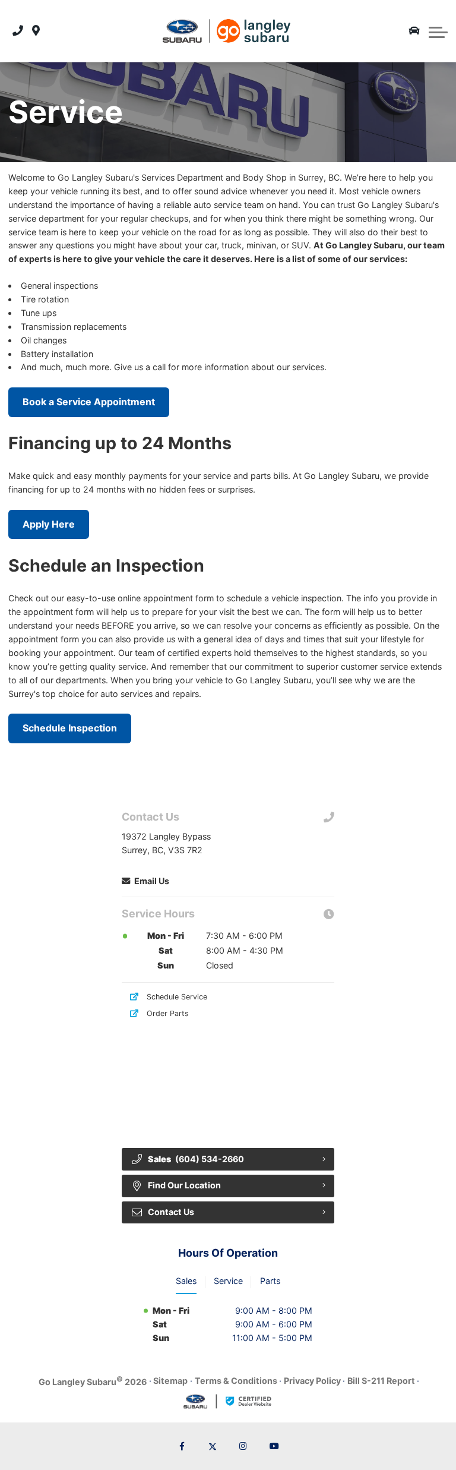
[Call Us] (17, 31)
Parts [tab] (270, 1281)
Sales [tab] (186, 1281)
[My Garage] (414, 31)
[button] (438, 31)
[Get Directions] (36, 31)
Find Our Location (184, 1185)
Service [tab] (228, 1281)
